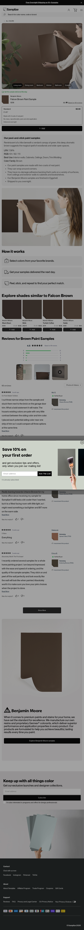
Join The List (45, 474)
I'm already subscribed (10, 480)
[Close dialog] (82, 442)
